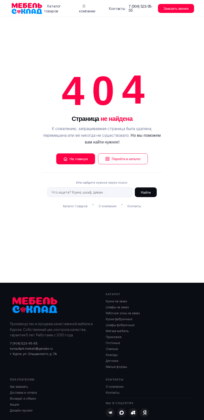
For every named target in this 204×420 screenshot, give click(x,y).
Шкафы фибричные (120, 325)
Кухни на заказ (116, 301)
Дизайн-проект (21, 410)
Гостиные (113, 343)
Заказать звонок (176, 8)
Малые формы (116, 367)
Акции (14, 404)
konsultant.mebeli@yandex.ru (31, 348)
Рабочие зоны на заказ (123, 313)
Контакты (117, 8)
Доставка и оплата (23, 392)
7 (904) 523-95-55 (141, 8)
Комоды (112, 355)
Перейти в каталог (126, 159)
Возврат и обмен (23, 398)
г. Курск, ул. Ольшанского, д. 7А (33, 354)
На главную (79, 159)
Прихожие (114, 337)
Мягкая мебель (117, 331)
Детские (112, 361)
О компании (87, 8)
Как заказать (19, 386)
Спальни (112, 349)
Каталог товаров (52, 8)
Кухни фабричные (119, 319)
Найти (146, 192)
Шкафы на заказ (117, 307)
